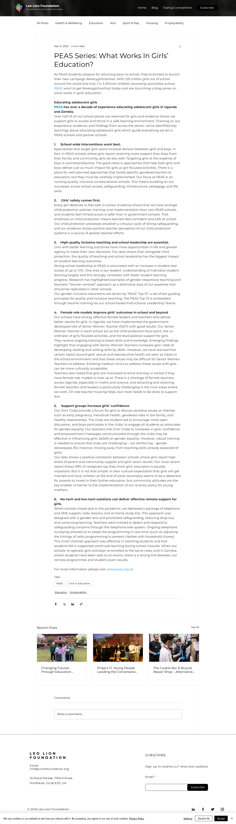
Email (149, 779)
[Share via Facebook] (55, 604)
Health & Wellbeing (68, 23)
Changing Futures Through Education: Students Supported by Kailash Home (59, 670)
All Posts (42, 23)
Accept (221, 818)
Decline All (203, 818)
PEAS (59, 583)
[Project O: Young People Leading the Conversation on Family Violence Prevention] (118, 648)
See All (195, 627)
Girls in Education (79, 583)
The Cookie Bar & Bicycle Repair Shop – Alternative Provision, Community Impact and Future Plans (173, 670)
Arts (113, 23)
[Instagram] (222, 812)
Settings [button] (187, 818)
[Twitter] (213, 812)
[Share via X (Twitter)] (64, 604)
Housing (152, 23)
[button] (207, 8)
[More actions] (180, 46)
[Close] (232, 818)
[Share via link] (81, 604)
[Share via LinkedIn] (72, 604)
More (168, 23)
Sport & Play (131, 23)
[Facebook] (203, 812)
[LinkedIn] (193, 812)
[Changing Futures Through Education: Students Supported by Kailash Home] (62, 648)
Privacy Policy (136, 818)
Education (96, 23)
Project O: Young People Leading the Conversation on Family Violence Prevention (117, 670)
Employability (78, 592)
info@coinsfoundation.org (49, 771)
